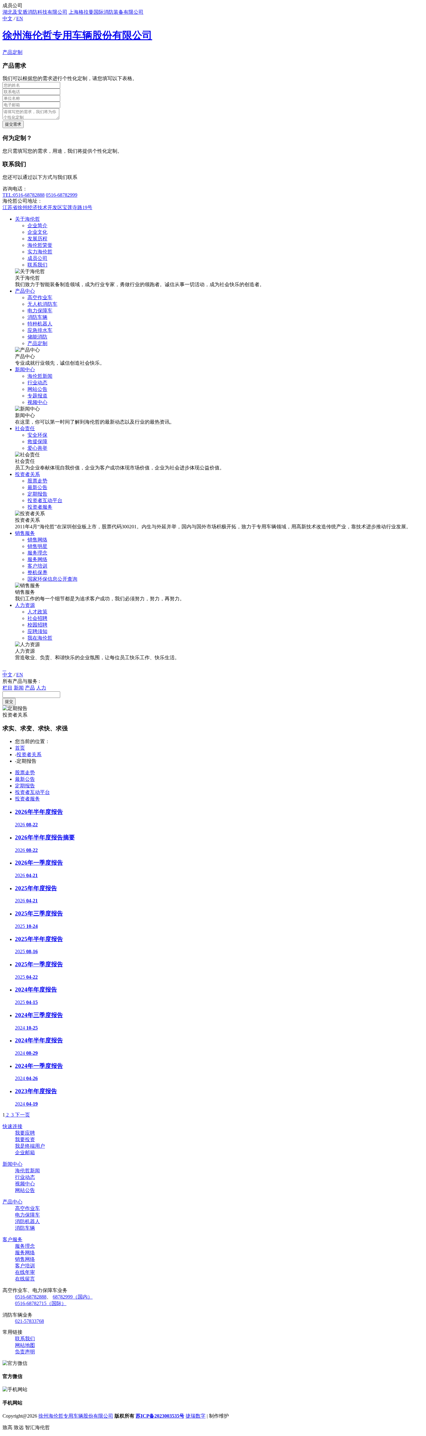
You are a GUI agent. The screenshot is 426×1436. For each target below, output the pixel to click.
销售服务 (25, 533)
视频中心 (37, 402)
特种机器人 (39, 323)
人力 (41, 687)
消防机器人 (27, 1221)
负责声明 (25, 1351)
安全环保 (37, 435)
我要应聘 (25, 1133)
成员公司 (37, 258)
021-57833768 (29, 1321)
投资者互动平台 (44, 500)
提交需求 (13, 124)
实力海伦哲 (39, 251)
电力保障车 (39, 310)
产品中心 (25, 291)
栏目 (7, 687)
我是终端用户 (30, 1146)
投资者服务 (39, 507)
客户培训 (37, 566)
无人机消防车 (42, 304)
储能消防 (37, 336)
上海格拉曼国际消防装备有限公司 (106, 12)
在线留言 (25, 1278)
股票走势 (37, 480)
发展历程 (37, 238)
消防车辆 (37, 317)
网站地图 (25, 1345)
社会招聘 (37, 618)
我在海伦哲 (39, 638)
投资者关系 (27, 474)
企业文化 (37, 232)
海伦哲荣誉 (39, 245)
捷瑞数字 (196, 1416)
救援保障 (37, 441)
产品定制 (12, 52)
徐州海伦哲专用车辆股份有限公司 (77, 35)
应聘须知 (37, 631)
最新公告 (37, 487)
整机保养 (37, 572)
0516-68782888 (30, 1296)
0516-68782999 (61, 195)
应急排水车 (39, 330)
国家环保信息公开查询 (52, 579)
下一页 (22, 1114)
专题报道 (37, 395)
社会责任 (25, 428)
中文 (7, 18)
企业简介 (37, 225)
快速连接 (12, 1126)
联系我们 (37, 264)
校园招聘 (37, 624)
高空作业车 (39, 297)
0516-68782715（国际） (40, 1303)
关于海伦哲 (27, 219)
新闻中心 (25, 369)
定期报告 (37, 494)
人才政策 (37, 611)
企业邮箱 (25, 1152)
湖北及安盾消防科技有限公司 (34, 12)
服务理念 (37, 552)
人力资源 (25, 605)
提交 (9, 701)
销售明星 (37, 546)
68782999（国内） (73, 1296)
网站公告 (37, 389)
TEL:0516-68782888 (23, 195)
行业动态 (37, 382)
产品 (30, 687)
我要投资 (25, 1139)
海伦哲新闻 (39, 376)
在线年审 (25, 1272)
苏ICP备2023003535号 (160, 1416)
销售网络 (37, 539)
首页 (20, 748)
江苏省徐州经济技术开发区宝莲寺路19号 (47, 207)
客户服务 (12, 1239)
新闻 (19, 687)
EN (19, 18)
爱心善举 (37, 448)
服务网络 (37, 559)
